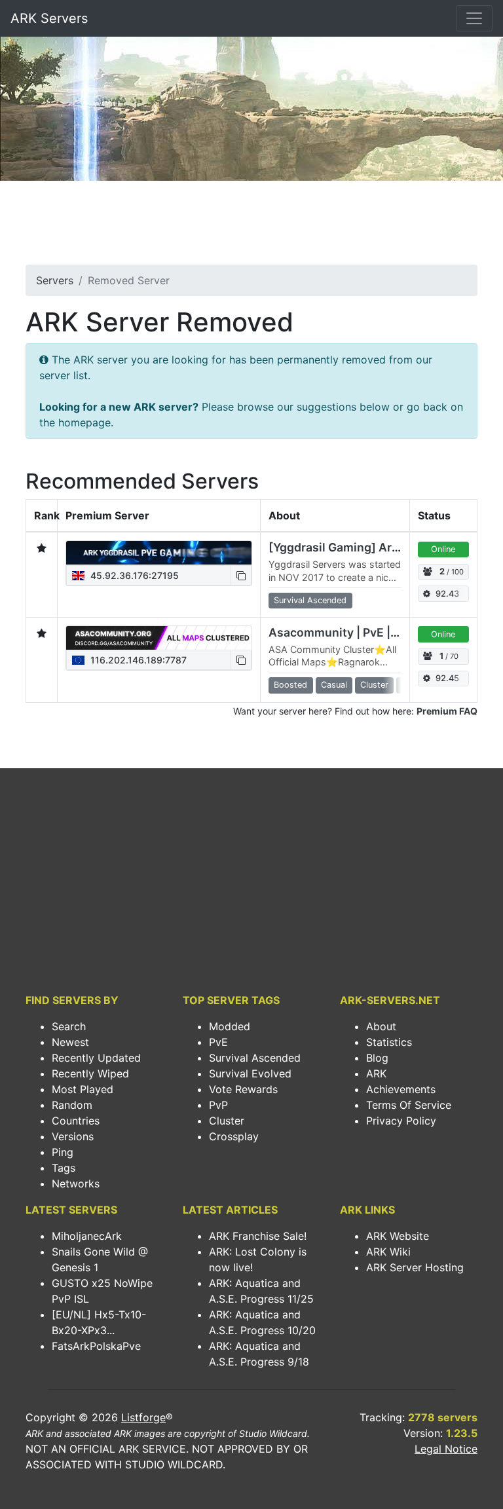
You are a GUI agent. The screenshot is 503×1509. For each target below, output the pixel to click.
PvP (218, 1104)
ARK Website (397, 1235)
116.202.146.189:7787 (137, 659)
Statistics (389, 1042)
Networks (76, 1183)
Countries (76, 1120)
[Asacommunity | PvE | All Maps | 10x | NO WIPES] (159, 638)
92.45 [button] (447, 678)
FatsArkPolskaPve (96, 1345)
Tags (63, 1167)
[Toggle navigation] (474, 18)
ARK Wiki (388, 1251)
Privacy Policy (401, 1120)
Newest (70, 1042)
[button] (241, 575)
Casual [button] (334, 685)
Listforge (143, 1417)
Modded (229, 1026)
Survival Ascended (255, 1057)
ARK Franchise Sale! (258, 1235)
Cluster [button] (374, 685)
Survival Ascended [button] (310, 600)
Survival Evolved (250, 1073)
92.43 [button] (447, 594)
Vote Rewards (243, 1089)
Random (72, 1104)
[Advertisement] (251, 226)
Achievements (401, 1089)
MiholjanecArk (87, 1235)
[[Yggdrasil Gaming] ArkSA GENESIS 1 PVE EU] (159, 553)
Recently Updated (96, 1057)
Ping (62, 1152)
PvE (218, 1042)
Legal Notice (446, 1448)
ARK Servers (49, 18)
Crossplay (234, 1136)
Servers (54, 280)
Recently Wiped (90, 1073)
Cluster (226, 1120)
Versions (73, 1136)
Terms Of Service (408, 1104)
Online (443, 549)
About (381, 1026)
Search (69, 1026)
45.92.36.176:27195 (133, 575)
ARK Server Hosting (415, 1267)
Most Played (82, 1089)
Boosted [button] (290, 685)
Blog (377, 1057)
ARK (376, 1073)
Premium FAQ (447, 711)
